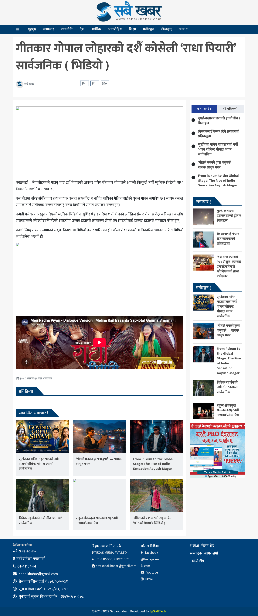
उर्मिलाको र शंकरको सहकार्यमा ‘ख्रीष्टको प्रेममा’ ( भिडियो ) (152, 520)
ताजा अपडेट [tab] (204, 108)
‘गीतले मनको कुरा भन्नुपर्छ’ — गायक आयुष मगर (99, 461)
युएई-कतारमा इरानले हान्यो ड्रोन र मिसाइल (219, 120)
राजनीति (67, 29)
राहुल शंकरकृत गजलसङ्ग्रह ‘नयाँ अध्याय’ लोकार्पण (97, 520)
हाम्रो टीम (197, 561)
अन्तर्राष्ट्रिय (115, 29)
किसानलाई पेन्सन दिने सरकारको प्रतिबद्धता (218, 134)
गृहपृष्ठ (32, 29)
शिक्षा (132, 29)
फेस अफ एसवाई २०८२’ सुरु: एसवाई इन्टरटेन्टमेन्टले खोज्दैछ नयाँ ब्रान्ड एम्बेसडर (229, 266)
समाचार (48, 29)
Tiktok (148, 579)
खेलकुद (166, 29)
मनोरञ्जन (148, 29)
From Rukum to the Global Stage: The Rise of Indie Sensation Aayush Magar (153, 464)
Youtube (152, 572)
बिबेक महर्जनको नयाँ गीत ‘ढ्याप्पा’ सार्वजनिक (40, 520)
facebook (151, 553)
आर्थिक (96, 29)
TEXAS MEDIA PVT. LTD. (110, 553)
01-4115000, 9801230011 (113, 559)
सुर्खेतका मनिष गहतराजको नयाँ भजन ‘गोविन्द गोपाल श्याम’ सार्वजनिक (39, 464)
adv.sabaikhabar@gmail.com (115, 566)
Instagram (151, 559)
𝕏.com (145, 566)
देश (82, 29)
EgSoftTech (158, 611)
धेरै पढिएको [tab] (230, 108)
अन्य (182, 29)
